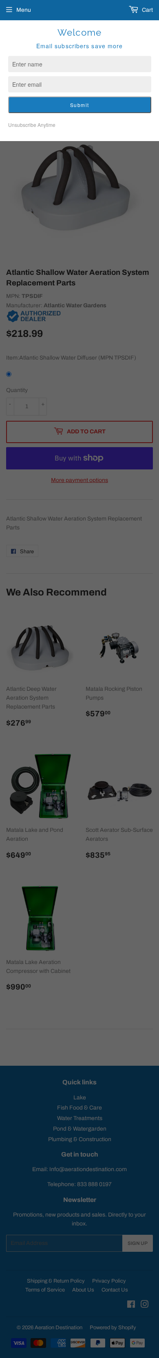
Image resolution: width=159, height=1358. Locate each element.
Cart (147, 10)
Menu (23, 10)
